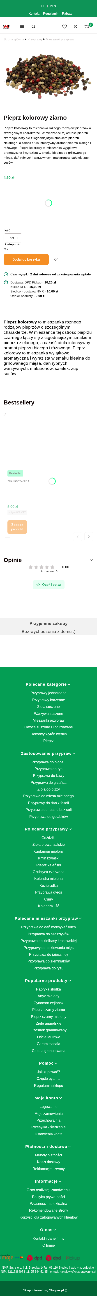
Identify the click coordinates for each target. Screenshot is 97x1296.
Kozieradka (48, 885)
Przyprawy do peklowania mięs (49, 948)
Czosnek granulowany (49, 1030)
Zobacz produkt (17, 527)
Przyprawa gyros (48, 892)
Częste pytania (48, 1079)
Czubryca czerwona (49, 872)
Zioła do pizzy (48, 789)
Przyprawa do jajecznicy (48, 954)
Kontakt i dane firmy (48, 1238)
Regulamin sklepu (48, 1085)
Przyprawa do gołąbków (48, 817)
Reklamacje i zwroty (48, 1169)
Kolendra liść (48, 906)
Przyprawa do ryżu (48, 968)
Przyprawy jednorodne (48, 693)
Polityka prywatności (48, 1197)
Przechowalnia (48, 1120)
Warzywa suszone (48, 714)
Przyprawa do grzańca (49, 782)
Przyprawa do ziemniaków (49, 961)
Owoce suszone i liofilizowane (48, 727)
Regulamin (50, 13)
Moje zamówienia (49, 1114)
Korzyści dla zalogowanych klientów (49, 1217)
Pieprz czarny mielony (48, 1017)
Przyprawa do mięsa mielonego (48, 796)
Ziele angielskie (48, 1023)
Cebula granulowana (48, 1051)
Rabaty (67, 13)
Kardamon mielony (48, 851)
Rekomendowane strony (48, 1210)
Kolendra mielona (48, 879)
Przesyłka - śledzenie (48, 1127)
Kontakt (34, 13)
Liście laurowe (48, 1037)
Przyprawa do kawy (48, 776)
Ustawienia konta (48, 1134)
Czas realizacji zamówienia (49, 1190)
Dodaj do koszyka (26, 259)
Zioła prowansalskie (48, 844)
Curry (48, 899)
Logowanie (49, 1107)
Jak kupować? (48, 1072)
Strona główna (14, 39)
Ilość (7, 230)
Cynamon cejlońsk (48, 1003)
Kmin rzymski (48, 858)
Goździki (48, 838)
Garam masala (48, 1044)
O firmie (48, 1245)
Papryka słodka (48, 989)
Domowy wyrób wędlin (48, 734)
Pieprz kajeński (48, 865)
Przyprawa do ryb (48, 769)
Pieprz (48, 741)
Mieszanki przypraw (60, 39)
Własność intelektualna (48, 1204)
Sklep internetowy (43, 1290)
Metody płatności (48, 1155)
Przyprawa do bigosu (48, 762)
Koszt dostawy (48, 1162)
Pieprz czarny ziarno (48, 1010)
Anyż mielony (48, 996)
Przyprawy (35, 39)
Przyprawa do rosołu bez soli (48, 810)
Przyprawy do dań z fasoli (48, 803)
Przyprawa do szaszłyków (48, 934)
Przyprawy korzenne (48, 700)
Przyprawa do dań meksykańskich (48, 927)
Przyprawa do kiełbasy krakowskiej (49, 941)
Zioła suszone (48, 707)
